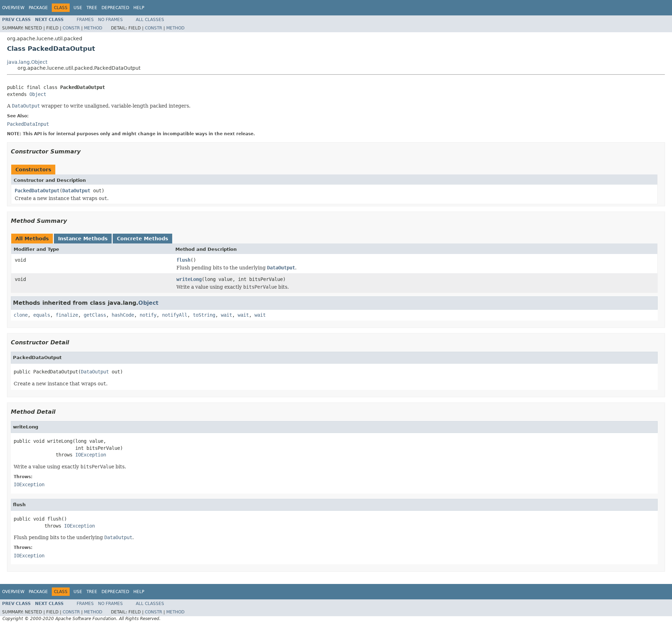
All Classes (150, 19)
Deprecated (115, 7)
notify (148, 315)
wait (226, 315)
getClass (95, 315)
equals (41, 315)
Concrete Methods (142, 238)
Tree (91, 7)
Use (78, 7)
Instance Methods (82, 238)
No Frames (110, 19)
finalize (67, 315)
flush (183, 260)
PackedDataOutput (37, 190)
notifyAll (174, 315)
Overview (13, 7)
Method (93, 28)
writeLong (189, 279)
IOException (90, 455)
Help (138, 7)
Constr (71, 28)
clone (21, 315)
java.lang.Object (27, 62)
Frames (85, 19)
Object (37, 94)
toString (204, 315)
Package (38, 7)
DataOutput (76, 190)
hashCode (123, 315)
